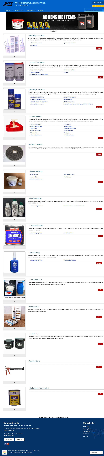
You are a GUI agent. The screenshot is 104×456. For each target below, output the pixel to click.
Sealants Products (36, 144)
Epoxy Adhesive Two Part (36, 70)
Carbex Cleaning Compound (38, 99)
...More (99, 48)
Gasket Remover (68, 99)
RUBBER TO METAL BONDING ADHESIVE (74, 206)
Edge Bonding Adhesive (36, 179)
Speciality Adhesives (36, 35)
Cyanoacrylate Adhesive (69, 43)
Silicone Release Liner (36, 124)
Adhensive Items (36, 171)
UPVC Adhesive (34, 174)
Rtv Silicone (67, 133)
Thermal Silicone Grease (37, 104)
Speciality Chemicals (36, 90)
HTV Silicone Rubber (69, 135)
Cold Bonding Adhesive (37, 206)
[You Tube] (7, 444)
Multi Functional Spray (69, 101)
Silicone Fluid (33, 128)
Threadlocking (34, 253)
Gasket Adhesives (34, 72)
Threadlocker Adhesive (37, 260)
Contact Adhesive (36, 226)
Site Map (85, 436)
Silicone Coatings (68, 126)
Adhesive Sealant (35, 199)
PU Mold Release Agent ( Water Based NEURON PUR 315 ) (78, 104)
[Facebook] (5, 444)
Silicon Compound (68, 130)
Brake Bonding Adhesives (39, 388)
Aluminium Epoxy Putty (36, 233)
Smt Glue (66, 72)
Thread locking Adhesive (70, 260)
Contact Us (40, 10)
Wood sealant (34, 307)
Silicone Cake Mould (35, 130)
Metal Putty (34, 334)
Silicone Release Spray (36, 126)
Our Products (30, 10)
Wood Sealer (34, 45)
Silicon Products (36, 117)
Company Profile (18, 10)
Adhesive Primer (34, 177)
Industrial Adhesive (37, 63)
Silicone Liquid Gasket (35, 135)
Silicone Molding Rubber (70, 128)
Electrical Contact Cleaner (37, 97)
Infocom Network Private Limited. (25, 452)
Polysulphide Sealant (36, 43)
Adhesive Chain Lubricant (70, 97)
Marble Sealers (67, 177)
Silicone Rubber (34, 133)
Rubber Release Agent (69, 70)
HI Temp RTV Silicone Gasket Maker (39, 74)
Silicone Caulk (67, 124)
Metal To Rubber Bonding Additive (39, 101)
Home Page (7, 10)
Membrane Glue (36, 280)
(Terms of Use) (37, 450)
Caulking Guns (34, 361)
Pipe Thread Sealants (69, 174)
